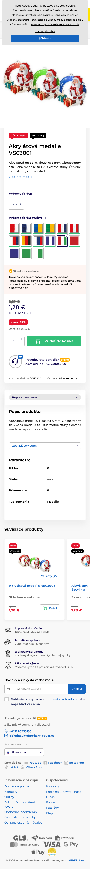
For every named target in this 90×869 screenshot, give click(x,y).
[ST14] (26, 253)
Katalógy (52, 807)
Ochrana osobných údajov (23, 822)
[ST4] (50, 228)
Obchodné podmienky (20, 812)
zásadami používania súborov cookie (55, 24)
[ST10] (50, 241)
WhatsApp (34, 767)
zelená (16, 204)
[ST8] (26, 241)
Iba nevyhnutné (45, 31)
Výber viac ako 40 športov (32, 643)
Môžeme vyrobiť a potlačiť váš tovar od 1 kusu (44, 667)
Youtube (35, 762)
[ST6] (74, 228)
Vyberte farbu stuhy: (29, 218)
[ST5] (62, 228)
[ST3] (38, 228)
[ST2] (26, 228)
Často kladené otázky (19, 817)
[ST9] (38, 241)
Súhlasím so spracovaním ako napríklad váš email (48, 701)
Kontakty (10, 791)
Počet (14, 341)
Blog (49, 813)
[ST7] (14, 241)
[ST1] (14, 228)
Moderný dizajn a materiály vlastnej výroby (43, 655)
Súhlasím (45, 38)
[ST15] (38, 253)
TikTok (14, 767)
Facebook (55, 762)
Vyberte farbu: (20, 194)
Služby (9, 797)
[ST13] (14, 253)
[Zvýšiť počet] (21, 338)
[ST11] (62, 241)
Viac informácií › (20, 176)
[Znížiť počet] (21, 344)
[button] (45, 446)
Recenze (52, 802)
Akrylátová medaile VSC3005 (32, 586)
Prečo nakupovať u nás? (63, 791)
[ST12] (74, 241)
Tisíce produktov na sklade (32, 632)
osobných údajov (65, 699)
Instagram (76, 762)
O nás (50, 797)
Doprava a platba (16, 786)
